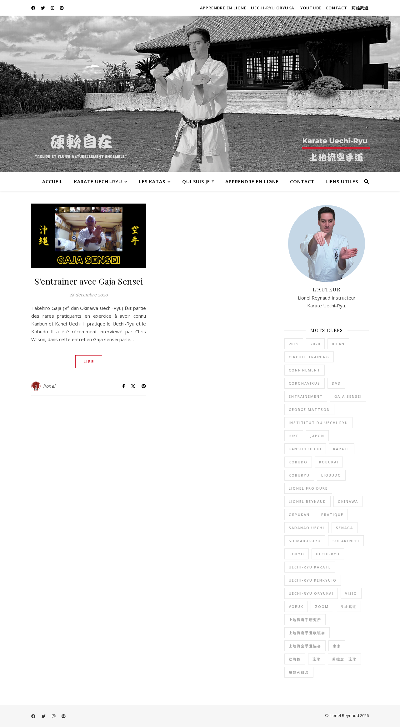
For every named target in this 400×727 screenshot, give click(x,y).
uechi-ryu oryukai (311, 593)
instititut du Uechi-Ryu (318, 422)
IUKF (294, 435)
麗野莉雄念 (299, 672)
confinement (304, 370)
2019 (294, 343)
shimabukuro (305, 540)
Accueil (52, 181)
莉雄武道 (360, 8)
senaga (344, 527)
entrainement (306, 396)
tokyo (296, 554)
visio (351, 593)
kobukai (328, 462)
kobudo (298, 462)
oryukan (299, 514)
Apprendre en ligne (223, 8)
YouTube (311, 8)
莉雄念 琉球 (344, 659)
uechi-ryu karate (310, 567)
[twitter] (43, 8)
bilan (338, 343)
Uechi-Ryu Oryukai (273, 8)
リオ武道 (348, 606)
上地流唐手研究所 (305, 619)
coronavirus (304, 383)
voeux (296, 606)
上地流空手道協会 (305, 646)
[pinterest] (62, 8)
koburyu (299, 475)
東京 (337, 646)
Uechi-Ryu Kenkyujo (313, 580)
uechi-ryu (328, 554)
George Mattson (309, 409)
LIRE (88, 361)
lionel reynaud (307, 501)
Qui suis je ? (198, 181)
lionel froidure (308, 488)
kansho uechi (305, 449)
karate (341, 449)
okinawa (348, 501)
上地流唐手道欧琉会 (307, 632)
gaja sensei (348, 396)
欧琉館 (295, 659)
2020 (315, 343)
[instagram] (53, 8)
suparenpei (345, 540)
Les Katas (152, 181)
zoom (322, 606)
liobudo (331, 475)
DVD (336, 383)
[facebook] (33, 8)
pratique (332, 514)
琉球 (316, 659)
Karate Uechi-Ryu (98, 181)
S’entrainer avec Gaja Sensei (88, 281)
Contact (336, 8)
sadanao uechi (306, 527)
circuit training (309, 357)
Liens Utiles (342, 181)
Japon (317, 435)
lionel (49, 386)
